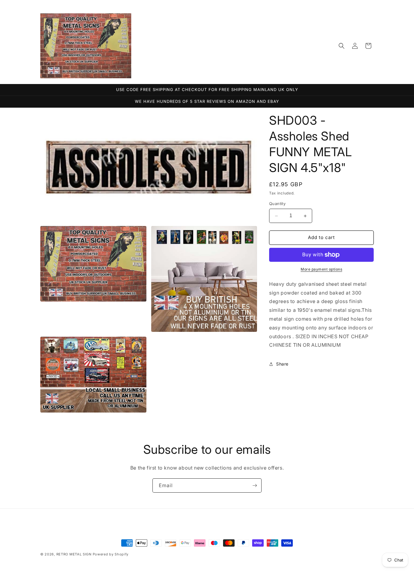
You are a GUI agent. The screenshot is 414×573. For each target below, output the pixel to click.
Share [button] (282, 363)
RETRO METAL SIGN (74, 554)
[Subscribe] (254, 485)
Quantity (277, 203)
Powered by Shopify (111, 554)
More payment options (321, 269)
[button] (341, 45)
